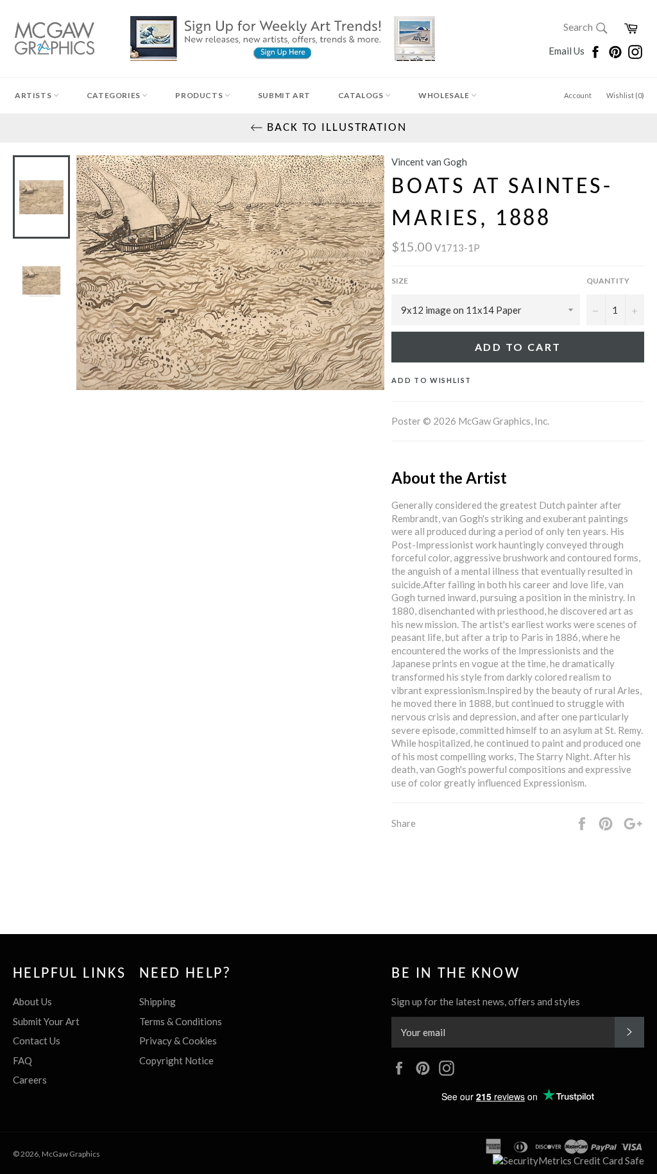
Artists (34, 95)
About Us (32, 1001)
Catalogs (361, 95)
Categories (114, 95)
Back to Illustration (334, 128)
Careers (30, 1079)
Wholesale (444, 95)
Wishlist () (625, 95)
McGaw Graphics (71, 1154)
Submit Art (284, 95)
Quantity (607, 280)
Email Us (567, 50)
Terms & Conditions (180, 1021)
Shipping (157, 1001)
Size (399, 280)
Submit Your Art (46, 1021)
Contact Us (36, 1040)
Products (199, 95)
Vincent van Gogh (429, 161)
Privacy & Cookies (178, 1040)
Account (578, 95)
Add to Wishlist (431, 380)
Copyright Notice (176, 1060)
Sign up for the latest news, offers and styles (485, 1001)
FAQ (22, 1060)
